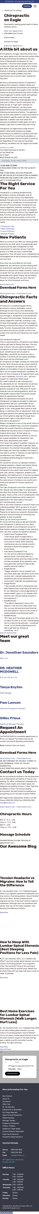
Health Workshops (7, 229)
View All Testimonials (8, 633)
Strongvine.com (15, 1208)
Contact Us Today (7, 148)
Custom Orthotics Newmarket (13, 1131)
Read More (4, 912)
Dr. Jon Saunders (8, 1107)
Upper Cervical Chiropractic (12, 1115)
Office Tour (6, 1104)
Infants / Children (8, 1126)
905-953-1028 (9, 1)
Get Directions (12, 1073)
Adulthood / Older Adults (11, 1129)
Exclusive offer (21, 376)
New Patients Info (7, 284)
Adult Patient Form (7, 293)
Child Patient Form (24, 293)
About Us (5, 1099)
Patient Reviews (8, 1118)
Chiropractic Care (7, 226)
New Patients (7, 1096)
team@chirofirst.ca (7, 803)
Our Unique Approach (10, 1112)
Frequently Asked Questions (12, 1137)
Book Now (27, 6)
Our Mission (6, 1101)
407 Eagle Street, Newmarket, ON (24, 1)
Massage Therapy (7, 234)
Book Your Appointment (13, 31)
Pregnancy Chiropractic (10, 1123)
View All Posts (5, 1049)
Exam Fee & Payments (10, 1134)
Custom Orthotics (7, 231)
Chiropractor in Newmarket (12, 1110)
